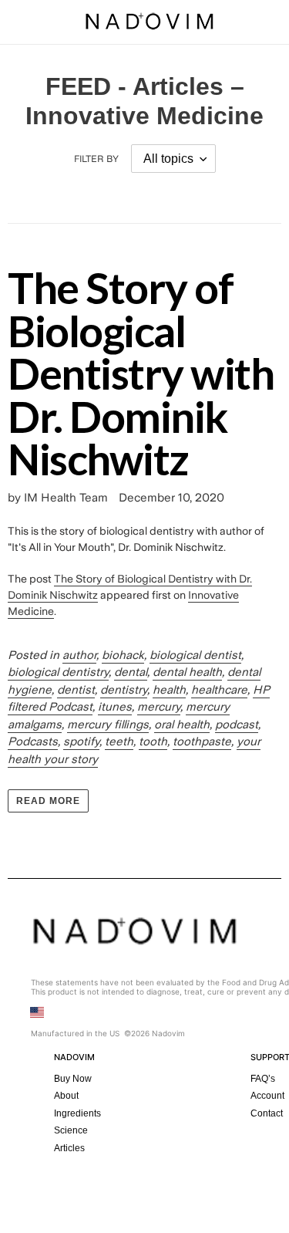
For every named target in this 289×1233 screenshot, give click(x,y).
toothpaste (202, 741)
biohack (123, 655)
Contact (266, 1113)
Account (267, 1095)
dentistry (123, 690)
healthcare (219, 690)
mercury (158, 707)
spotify (81, 741)
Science (71, 1130)
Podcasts (33, 741)
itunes (115, 707)
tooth (153, 741)
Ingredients (77, 1113)
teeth (119, 741)
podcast (236, 724)
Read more (48, 801)
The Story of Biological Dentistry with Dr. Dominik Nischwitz (141, 373)
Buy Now (73, 1078)
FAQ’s (262, 1078)
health (169, 690)
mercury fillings (108, 724)
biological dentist (195, 655)
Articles (69, 1148)
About (66, 1095)
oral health (182, 724)
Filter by (96, 159)
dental (130, 672)
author (79, 655)
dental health (187, 672)
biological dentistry (58, 672)
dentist (76, 690)
